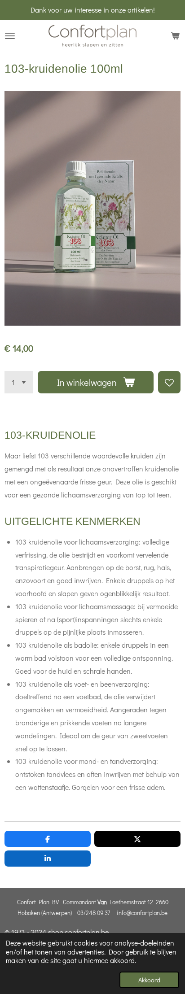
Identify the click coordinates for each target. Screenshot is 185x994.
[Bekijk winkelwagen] (175, 36)
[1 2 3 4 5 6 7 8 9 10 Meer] (18, 382)
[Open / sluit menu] (10, 36)
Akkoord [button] (149, 980)
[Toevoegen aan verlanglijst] (169, 382)
